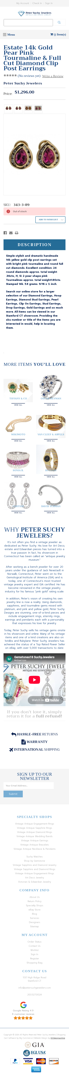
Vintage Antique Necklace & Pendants (35, 849)
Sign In (49, 3)
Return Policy (34, 901)
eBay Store (34, 909)
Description (35, 244)
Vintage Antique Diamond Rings (34, 832)
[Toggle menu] (4, 34)
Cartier (18, 506)
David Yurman (50, 506)
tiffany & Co (18, 398)
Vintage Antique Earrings (34, 840)
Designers (34, 922)
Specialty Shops (34, 905)
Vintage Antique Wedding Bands (34, 836)
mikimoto (18, 434)
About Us (34, 897)
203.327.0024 (34, 994)
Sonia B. (18, 470)
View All (18, 405)
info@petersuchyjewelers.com (34, 987)
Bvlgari (50, 470)
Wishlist (34, 950)
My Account (22, 3)
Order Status (34, 941)
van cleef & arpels (51, 434)
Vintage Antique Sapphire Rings (34, 828)
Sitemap (34, 926)
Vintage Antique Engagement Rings (34, 823)
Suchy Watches (34, 856)
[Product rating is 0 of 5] (10, 75)
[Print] (16, 232)
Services (34, 918)
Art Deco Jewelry (34, 877)
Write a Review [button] (52, 76)
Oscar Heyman (51, 398)
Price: (8, 93)
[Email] (11, 232)
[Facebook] (5, 232)
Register (34, 958)
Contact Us (35, 946)
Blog (34, 913)
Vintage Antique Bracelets (34, 844)
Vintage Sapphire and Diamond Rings (34, 869)
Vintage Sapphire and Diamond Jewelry (34, 865)
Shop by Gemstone (34, 860)
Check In (37, 3)
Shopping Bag (34, 962)
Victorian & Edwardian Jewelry (34, 881)
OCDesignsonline (58, 1038)
